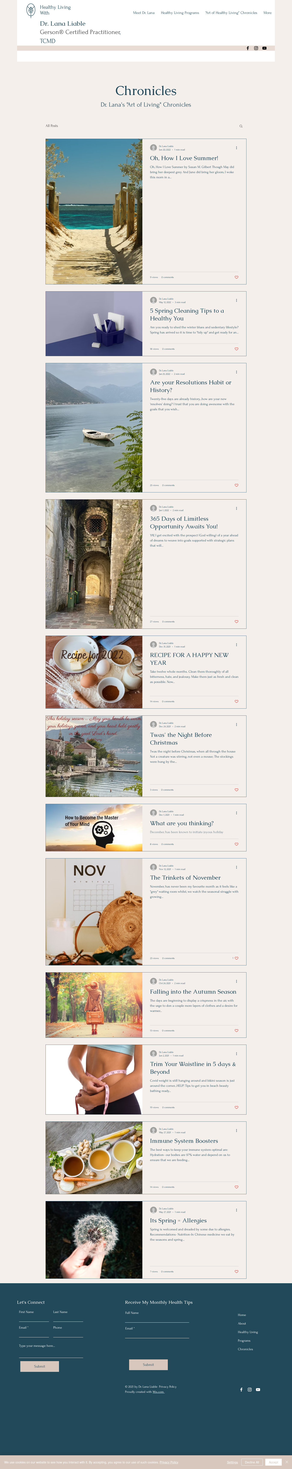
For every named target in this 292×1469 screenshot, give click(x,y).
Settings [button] (232, 1462)
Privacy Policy (169, 1462)
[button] (241, 126)
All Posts (52, 126)
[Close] (286, 1462)
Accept (273, 1462)
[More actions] (237, 147)
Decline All (252, 1462)
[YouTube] (264, 48)
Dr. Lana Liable (63, 23)
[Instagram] (256, 48)
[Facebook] (247, 48)
